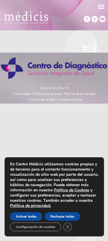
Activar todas (26, 216)
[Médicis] (26, 19)
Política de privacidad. (30, 205)
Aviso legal (23, 94)
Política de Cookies (71, 190)
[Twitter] (95, 21)
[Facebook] (87, 21)
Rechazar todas (62, 216)
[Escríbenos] (102, 21)
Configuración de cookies (35, 227)
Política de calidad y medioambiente (55, 99)
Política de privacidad (79, 94)
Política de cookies (47, 94)
